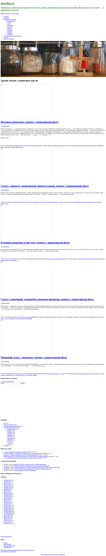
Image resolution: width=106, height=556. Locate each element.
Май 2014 (6, 519)
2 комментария (5, 361)
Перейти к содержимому (12, 13)
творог (35, 375)
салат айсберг (28, 375)
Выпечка (9, 31)
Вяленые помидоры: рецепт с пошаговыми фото (29, 121)
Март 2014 (7, 522)
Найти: (3, 383)
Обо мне (6, 18)
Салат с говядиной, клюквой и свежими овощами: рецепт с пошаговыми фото (47, 299)
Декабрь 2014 (8, 508)
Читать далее (5, 137)
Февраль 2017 (8, 484)
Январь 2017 (7, 486)
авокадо (71, 202)
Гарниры (9, 30)
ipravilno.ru (7, 3)
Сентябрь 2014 (8, 513)
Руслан (6, 470)
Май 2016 (6, 490)
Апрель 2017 (7, 481)
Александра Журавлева (34, 145)
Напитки (9, 34)
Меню (2, 13)
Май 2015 (6, 501)
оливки (3, 375)
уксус (22, 147)
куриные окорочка (82, 259)
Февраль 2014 (8, 523)
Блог (5, 423)
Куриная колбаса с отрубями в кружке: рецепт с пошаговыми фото (23, 453)
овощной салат (80, 373)
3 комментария (5, 190)
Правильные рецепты (10, 19)
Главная (6, 16)
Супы (9, 24)
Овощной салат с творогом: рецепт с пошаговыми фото (34, 357)
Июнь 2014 (7, 517)
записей (7, 544)
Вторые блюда (11, 21)
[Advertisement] (11, 400)
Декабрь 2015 (8, 496)
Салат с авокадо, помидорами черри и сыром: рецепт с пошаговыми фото (45, 185)
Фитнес (6, 37)
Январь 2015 (7, 507)
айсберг (70, 317)
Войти (6, 542)
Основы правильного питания (12, 36)
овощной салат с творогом (92, 373)
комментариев (9, 545)
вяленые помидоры (76, 145)
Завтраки (9, 27)
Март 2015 (7, 504)
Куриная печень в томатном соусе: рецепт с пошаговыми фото (32, 466)
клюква (81, 317)
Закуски (9, 28)
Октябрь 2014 (8, 511)
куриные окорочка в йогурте (96, 259)
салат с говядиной (9, 318)
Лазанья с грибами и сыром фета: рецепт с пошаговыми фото (21, 455)
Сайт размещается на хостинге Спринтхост (53, 554)
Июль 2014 (7, 516)
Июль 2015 (7, 498)
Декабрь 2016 (8, 487)
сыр (7, 203)
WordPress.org (8, 547)
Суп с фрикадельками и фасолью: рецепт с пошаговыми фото (21, 458)
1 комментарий (5, 126)
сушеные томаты (15, 147)
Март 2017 (7, 483)
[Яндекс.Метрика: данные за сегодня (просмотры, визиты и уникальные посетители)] (6, 536)
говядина (75, 317)
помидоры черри (89, 202)
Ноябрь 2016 (7, 489)
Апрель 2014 (7, 520)
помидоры (14, 260)
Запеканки (10, 25)
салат (95, 202)
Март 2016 (7, 492)
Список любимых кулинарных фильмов (15, 452)
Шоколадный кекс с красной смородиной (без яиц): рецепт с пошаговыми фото (26, 456)
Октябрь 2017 (8, 480)
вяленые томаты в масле (90, 145)
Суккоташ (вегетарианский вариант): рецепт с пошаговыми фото (32, 469)
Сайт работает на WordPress (8, 551)
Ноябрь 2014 (7, 510)
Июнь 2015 (7, 499)
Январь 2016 (7, 495)
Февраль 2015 (8, 505)
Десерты (9, 33)
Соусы (9, 442)
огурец (86, 317)
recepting (6, 469)
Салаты (9, 22)
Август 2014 (7, 514)
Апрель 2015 (7, 502)
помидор (7, 147)
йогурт (75, 259)
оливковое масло (79, 202)
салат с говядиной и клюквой (23, 318)
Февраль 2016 (8, 493)
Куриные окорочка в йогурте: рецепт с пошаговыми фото (35, 242)
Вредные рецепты (9, 39)
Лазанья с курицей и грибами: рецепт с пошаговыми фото (29, 464)
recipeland (6, 467)
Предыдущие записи (7, 381)
